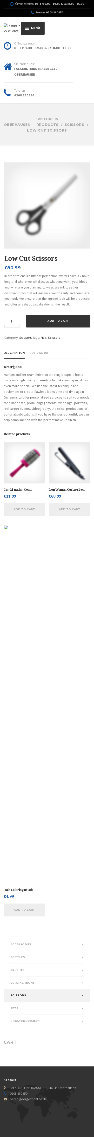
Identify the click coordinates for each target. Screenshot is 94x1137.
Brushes (17, 970)
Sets (14, 1008)
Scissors (25, 337)
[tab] (15, 352)
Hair (43, 337)
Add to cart (58, 320)
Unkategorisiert (25, 1021)
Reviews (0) (38, 353)
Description (14, 353)
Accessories (21, 944)
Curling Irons (22, 982)
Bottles (17, 957)
